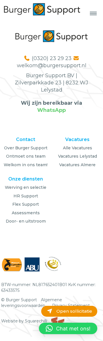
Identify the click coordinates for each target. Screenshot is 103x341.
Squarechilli (36, 321)
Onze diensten (25, 179)
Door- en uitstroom (26, 221)
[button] (68, 328)
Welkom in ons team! (25, 164)
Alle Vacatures (77, 147)
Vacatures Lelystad (77, 156)
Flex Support (25, 204)
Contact (25, 139)
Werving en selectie (25, 187)
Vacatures (77, 139)
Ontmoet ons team (25, 156)
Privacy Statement (71, 305)
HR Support (25, 196)
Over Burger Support (25, 147)
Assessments (26, 212)
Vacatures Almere (77, 164)
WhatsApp (51, 110)
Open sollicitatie (73, 311)
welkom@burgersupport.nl (51, 65)
